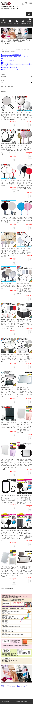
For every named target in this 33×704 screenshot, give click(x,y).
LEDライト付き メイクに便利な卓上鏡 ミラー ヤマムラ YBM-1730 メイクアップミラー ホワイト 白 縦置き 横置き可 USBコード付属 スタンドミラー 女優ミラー (8, 571)
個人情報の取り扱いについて (8, 701)
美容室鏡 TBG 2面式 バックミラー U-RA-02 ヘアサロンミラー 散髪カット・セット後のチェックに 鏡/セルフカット (24, 358)
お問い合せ (16, 23)
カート (26, 4)
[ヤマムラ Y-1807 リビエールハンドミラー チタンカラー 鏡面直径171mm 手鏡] (8, 274)
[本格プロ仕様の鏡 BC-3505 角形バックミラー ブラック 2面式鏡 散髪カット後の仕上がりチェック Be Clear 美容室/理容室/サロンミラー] (24, 521)
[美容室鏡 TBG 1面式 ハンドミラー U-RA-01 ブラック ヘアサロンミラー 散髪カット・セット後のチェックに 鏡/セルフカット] (8, 378)
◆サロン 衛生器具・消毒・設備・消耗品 (20, 49)
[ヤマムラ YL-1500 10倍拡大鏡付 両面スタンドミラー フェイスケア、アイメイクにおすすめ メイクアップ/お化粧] (24, 103)
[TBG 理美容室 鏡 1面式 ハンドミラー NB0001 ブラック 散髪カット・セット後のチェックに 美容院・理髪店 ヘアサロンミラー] (24, 557)
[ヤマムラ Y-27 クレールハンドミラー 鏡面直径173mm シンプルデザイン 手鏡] (8, 171)
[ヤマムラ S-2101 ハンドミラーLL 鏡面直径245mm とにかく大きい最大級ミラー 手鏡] (24, 239)
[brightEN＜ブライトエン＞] (6, 5)
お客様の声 (23, 23)
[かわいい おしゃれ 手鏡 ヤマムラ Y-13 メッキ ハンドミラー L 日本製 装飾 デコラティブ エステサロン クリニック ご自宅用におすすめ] (8, 239)
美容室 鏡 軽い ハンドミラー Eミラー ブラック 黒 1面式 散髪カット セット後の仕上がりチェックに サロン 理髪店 (8, 499)
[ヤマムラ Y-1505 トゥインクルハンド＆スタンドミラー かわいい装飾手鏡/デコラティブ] (24, 136)
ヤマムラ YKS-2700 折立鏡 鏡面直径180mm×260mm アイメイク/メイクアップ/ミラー (8, 426)
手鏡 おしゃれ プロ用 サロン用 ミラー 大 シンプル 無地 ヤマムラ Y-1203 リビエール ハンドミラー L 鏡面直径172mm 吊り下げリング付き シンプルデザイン (24, 185)
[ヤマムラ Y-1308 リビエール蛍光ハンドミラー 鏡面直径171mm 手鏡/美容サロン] (24, 207)
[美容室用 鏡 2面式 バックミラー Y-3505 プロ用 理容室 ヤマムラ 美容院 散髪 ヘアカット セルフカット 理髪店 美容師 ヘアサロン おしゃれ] (8, 310)
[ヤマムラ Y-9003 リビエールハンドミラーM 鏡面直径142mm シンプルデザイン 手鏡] (8, 207)
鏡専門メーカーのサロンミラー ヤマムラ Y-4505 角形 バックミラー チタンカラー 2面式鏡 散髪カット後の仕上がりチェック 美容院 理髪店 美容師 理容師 (24, 288)
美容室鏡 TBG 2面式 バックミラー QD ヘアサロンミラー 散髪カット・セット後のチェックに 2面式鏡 (8, 358)
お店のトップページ (3, 23)
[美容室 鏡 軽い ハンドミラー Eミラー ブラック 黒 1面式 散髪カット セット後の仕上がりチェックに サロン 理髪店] (8, 486)
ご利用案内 (9, 23)
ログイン (22, 4)
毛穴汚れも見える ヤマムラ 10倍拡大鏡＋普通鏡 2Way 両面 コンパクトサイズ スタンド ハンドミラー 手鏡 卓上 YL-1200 (8, 116)
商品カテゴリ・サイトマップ (29, 23)
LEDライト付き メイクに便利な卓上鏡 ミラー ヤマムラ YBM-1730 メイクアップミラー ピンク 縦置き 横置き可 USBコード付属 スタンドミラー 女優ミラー (24, 427)
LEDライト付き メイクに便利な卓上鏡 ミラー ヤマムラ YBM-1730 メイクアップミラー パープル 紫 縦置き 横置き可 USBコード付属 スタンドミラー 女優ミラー (8, 464)
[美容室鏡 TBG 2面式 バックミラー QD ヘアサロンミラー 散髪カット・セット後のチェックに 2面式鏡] (8, 345)
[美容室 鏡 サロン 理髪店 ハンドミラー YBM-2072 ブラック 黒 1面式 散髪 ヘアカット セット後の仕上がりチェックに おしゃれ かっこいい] (24, 449)
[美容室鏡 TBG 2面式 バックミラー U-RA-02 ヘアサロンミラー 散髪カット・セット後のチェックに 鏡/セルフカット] (24, 345)
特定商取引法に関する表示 (21, 701)
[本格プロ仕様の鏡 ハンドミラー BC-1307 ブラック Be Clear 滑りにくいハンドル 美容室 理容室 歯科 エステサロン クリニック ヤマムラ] (24, 486)
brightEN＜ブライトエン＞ (10, 6)
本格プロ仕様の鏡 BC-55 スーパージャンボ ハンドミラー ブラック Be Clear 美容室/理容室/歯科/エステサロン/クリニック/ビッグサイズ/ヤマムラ (8, 535)
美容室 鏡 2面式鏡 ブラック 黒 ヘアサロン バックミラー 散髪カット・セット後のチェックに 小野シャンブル (24, 323)
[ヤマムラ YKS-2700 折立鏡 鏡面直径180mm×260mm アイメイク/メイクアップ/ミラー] (8, 413)
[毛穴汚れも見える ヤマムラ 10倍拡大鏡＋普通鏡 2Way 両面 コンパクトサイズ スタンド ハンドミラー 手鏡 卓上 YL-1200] (8, 103)
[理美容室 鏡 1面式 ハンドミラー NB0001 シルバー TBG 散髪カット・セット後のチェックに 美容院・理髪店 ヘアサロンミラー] (24, 378)
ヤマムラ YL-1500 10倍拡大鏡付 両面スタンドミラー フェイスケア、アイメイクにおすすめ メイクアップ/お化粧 (24, 116)
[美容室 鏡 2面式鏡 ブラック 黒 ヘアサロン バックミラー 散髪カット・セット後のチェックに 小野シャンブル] (24, 310)
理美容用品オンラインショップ (9, 8)
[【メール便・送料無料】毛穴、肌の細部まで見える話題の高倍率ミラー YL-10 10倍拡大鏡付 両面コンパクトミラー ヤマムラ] (8, 136)
